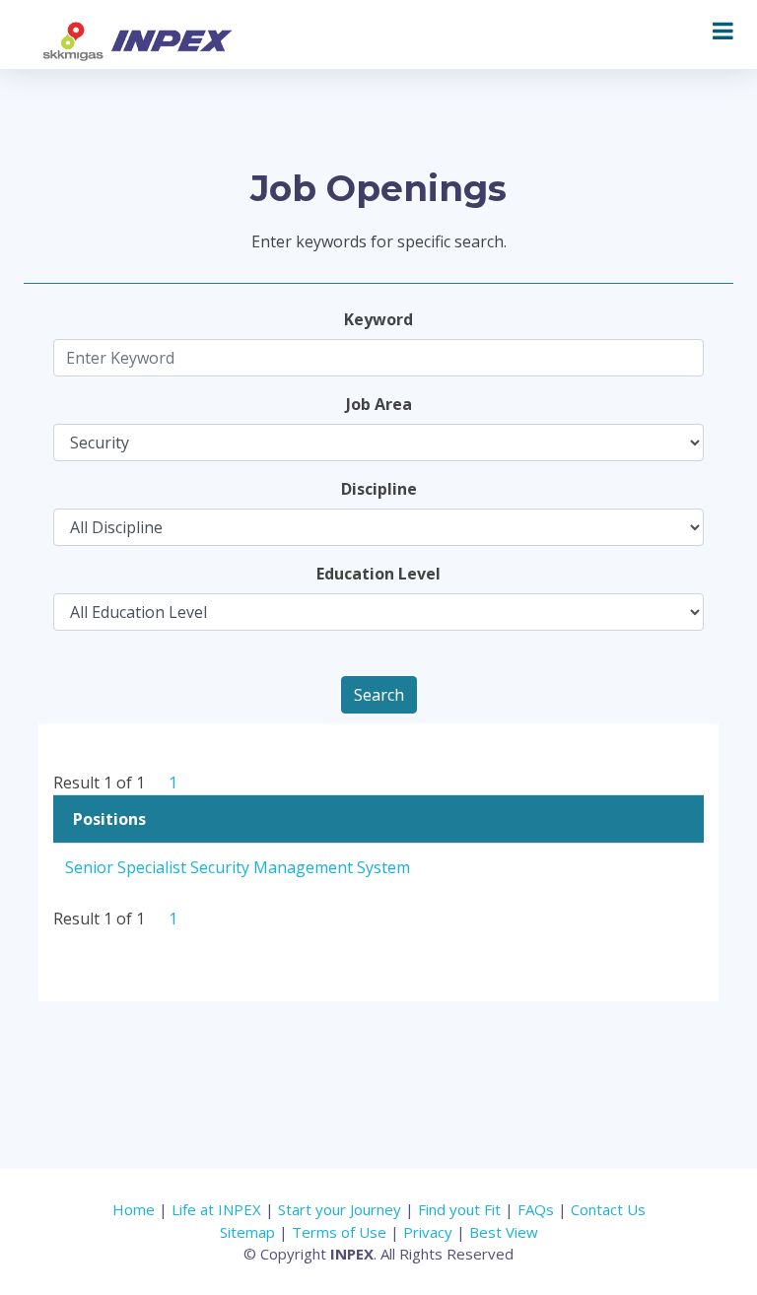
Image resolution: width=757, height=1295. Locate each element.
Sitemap (247, 1232)
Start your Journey (339, 1209)
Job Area (379, 404)
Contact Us (608, 1209)
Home (133, 1209)
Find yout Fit (459, 1209)
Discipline (379, 489)
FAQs (535, 1209)
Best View (503, 1232)
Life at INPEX (216, 1209)
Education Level (378, 573)
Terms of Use (341, 1232)
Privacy (427, 1232)
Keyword (378, 319)
